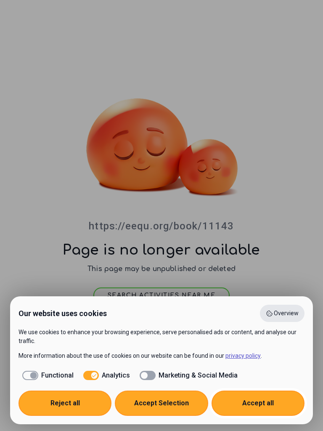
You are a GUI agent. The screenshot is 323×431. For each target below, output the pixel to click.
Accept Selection (161, 403)
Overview (286, 313)
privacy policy (243, 355)
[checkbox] (46, 375)
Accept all (258, 403)
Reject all (65, 403)
